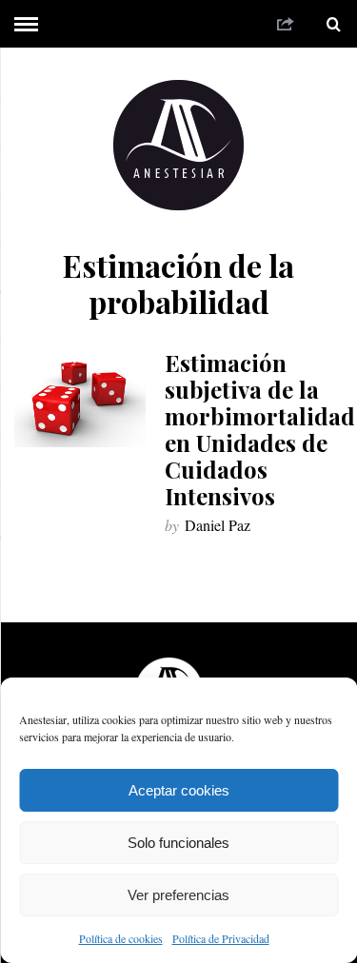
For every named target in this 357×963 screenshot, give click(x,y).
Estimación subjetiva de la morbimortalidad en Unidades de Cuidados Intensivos (260, 429)
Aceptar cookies (179, 790)
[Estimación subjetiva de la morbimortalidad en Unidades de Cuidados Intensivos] (80, 398)
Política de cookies (121, 938)
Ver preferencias (178, 895)
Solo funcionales (178, 843)
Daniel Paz (217, 525)
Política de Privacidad (220, 938)
